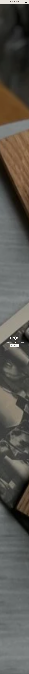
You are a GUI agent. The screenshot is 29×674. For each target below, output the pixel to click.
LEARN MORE (14, 345)
